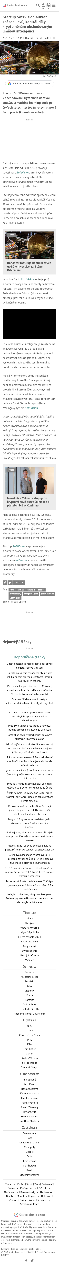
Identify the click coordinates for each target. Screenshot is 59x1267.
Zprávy (20, 1184)
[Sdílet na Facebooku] (5, 582)
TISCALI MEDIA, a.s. (33, 1252)
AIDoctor (21, 560)
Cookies (23, 1249)
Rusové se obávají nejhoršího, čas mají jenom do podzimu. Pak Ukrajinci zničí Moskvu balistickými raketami (29, 810)
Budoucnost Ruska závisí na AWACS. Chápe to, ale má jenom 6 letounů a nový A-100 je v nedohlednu (30, 885)
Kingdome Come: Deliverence (29, 1013)
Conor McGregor (29, 1067)
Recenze (29, 972)
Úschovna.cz (47, 1192)
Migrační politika (29, 932)
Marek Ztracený (29, 1107)
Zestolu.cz (29, 1127)
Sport (29, 1184)
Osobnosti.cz (29, 1074)
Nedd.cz (10, 1196)
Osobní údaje (35, 1249)
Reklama (5, 1249)
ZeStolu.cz (44, 1188)
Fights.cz (29, 1020)
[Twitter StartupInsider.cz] (32, 1260)
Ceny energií (29, 946)
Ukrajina (29, 923)
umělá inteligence (35, 589)
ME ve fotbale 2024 (29, 936)
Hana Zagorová (29, 1088)
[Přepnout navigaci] (43, 5)
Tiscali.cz (29, 912)
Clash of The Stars (29, 1035)
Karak (29, 1170)
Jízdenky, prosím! (29, 1174)
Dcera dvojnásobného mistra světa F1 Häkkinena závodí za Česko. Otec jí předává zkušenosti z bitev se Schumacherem (29, 858)
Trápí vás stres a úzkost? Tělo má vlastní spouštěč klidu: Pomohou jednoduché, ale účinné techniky (30, 761)
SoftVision (22, 172)
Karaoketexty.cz (29, 1192)
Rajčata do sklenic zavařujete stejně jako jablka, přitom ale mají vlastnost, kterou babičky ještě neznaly (29, 676)
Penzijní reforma (29, 955)
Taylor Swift (29, 1111)
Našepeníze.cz (28, 1200)
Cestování (47, 1184)
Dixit (29, 1156)
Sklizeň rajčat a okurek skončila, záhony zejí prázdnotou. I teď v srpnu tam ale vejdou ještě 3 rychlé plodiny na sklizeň (29, 748)
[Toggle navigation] (53, 5)
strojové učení (31, 593)
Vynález (29, 960)
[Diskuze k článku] (54, 38)
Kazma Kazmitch (29, 1093)
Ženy (36, 1184)
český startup (47, 593)
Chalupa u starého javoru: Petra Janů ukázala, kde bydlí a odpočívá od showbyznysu (29, 716)
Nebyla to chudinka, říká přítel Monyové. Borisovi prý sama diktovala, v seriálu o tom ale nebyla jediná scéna (29, 898)
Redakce (14, 1249)
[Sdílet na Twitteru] (10, 582)
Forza (29, 995)
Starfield (29, 981)
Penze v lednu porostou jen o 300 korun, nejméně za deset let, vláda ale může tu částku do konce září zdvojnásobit (29, 690)
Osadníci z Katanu (29, 1142)
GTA (29, 986)
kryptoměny (15, 593)
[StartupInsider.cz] (15, 5)
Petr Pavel (29, 1084)
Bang (29, 1137)
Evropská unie (29, 950)
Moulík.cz (22, 1196)
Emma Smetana (29, 1116)
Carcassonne (29, 1133)
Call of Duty (29, 1004)
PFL (29, 1039)
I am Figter (29, 1049)
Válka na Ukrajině (29, 927)
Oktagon (29, 1030)
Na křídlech (29, 1165)
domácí (20, 589)
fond (12, 589)
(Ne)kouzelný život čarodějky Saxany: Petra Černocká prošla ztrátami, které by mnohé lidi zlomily (29, 774)
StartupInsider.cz (29, 1204)
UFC (29, 1025)
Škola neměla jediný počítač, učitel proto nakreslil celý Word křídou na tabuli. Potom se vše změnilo (29, 796)
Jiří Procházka (29, 1062)
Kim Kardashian (29, 1098)
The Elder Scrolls (29, 1009)
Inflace (29, 918)
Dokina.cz (46, 1196)
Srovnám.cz (44, 1200)
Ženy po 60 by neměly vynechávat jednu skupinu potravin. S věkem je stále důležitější (29, 823)
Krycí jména (29, 1161)
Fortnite (29, 999)
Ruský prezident (29, 941)
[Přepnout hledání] (38, 5)
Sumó (29, 1053)
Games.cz (30, 966)
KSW (29, 1044)
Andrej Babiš (29, 1079)
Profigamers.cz (28, 1188)
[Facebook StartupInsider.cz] (26, 1260)
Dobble (30, 1151)
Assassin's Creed (29, 976)
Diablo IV (29, 990)
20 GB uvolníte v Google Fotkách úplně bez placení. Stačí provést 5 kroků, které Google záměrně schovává (29, 872)
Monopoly (29, 1147)
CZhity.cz (13, 1200)
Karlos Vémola (29, 1058)
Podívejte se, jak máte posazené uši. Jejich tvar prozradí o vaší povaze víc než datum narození (29, 836)
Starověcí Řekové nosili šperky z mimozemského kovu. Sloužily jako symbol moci (29, 703)
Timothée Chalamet (29, 1121)
